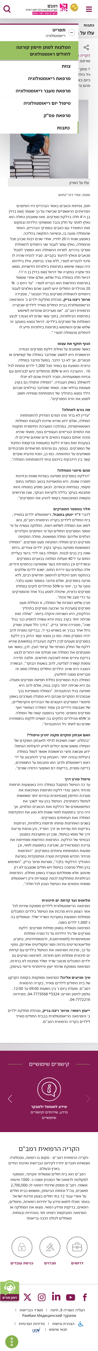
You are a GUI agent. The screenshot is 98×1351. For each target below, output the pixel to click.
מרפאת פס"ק (57, 115)
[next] (11, 1098)
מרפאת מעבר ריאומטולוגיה (43, 91)
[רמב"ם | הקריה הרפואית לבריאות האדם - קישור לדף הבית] (45, 10)
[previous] (86, 1098)
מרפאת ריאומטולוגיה (49, 78)
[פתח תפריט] (89, 9)
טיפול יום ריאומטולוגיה (47, 103)
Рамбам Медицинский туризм (49, 1315)
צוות (66, 66)
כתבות (63, 128)
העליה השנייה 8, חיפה (67, 1309)
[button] (39, 33)
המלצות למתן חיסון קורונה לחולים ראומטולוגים (43, 50)
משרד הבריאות (31, 1309)
